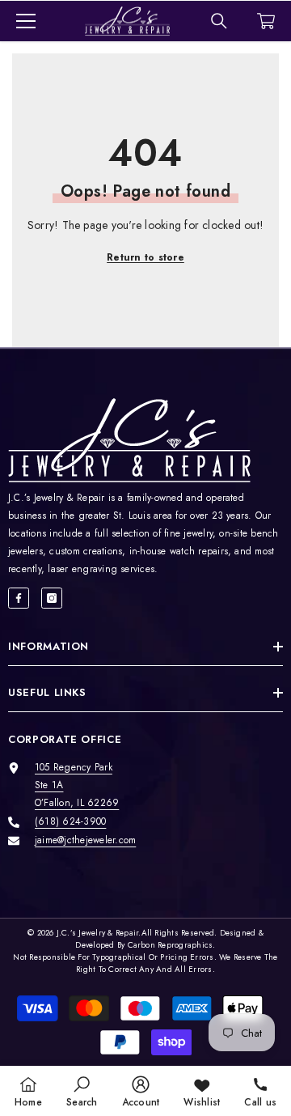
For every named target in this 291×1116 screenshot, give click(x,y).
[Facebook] (18, 598)
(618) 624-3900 (70, 821)
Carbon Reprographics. (172, 945)
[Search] (219, 21)
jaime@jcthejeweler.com (85, 840)
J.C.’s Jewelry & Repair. (99, 933)
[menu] (26, 21)
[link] (82, 1091)
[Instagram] (51, 598)
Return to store (145, 257)
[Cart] (266, 21)
